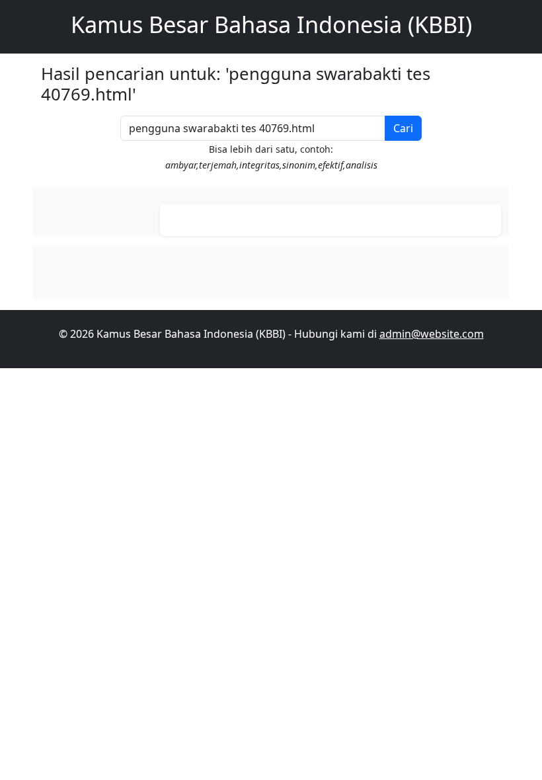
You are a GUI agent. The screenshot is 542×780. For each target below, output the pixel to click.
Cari (403, 128)
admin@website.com (431, 334)
